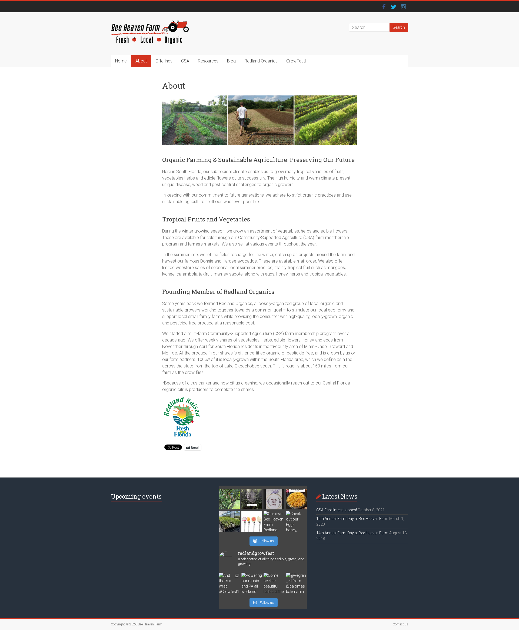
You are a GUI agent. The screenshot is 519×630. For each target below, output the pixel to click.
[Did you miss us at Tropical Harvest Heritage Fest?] (229, 521)
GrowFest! (296, 61)
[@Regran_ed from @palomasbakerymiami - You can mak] (296, 583)
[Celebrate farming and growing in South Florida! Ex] (251, 521)
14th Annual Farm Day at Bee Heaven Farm (352, 533)
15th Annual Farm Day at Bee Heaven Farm (352, 518)
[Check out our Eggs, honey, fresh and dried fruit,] (296, 521)
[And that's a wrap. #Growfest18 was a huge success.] (229, 583)
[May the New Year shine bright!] (296, 499)
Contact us (400, 624)
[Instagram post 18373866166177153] (274, 499)
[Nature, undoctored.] (251, 499)
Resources (208, 61)
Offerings (163, 61)
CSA (185, 61)
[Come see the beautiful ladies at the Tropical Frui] (274, 583)
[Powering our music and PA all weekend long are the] (251, 583)
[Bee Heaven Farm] (150, 22)
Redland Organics (261, 61)
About (141, 61)
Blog (231, 61)
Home (121, 61)
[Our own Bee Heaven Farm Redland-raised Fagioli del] (274, 521)
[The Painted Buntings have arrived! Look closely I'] (229, 499)
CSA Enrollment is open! (336, 510)
